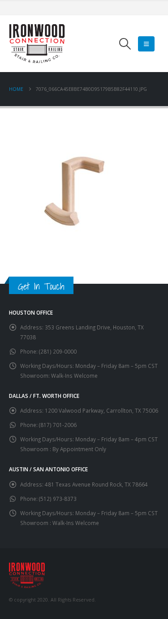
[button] (125, 44)
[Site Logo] (37, 43)
